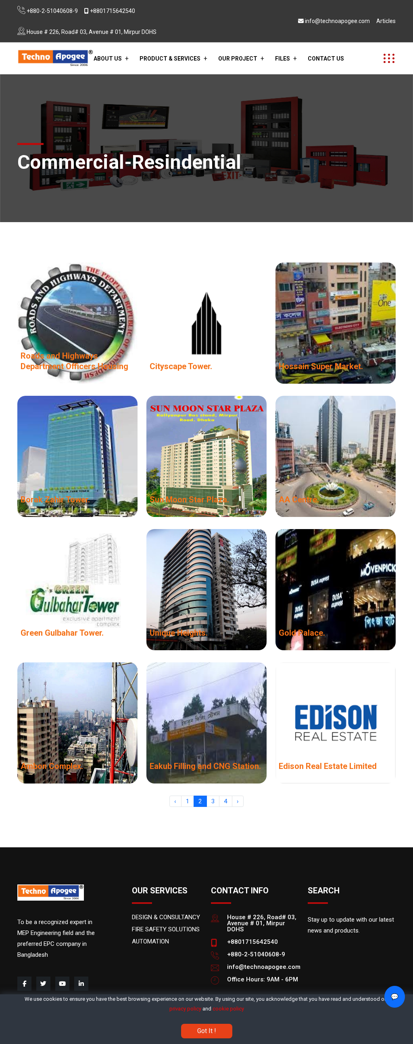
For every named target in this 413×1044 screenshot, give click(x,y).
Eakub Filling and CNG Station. (205, 766)
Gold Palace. (302, 633)
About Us (108, 58)
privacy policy (185, 1009)
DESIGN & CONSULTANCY (166, 917)
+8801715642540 (112, 11)
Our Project (237, 58)
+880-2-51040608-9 (52, 11)
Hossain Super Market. (321, 366)
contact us (326, 58)
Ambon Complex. (52, 766)
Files (282, 58)
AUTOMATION (150, 941)
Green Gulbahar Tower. (62, 633)
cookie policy (228, 1009)
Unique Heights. (179, 633)
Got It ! (206, 1031)
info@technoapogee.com (337, 21)
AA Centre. (299, 499)
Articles (386, 21)
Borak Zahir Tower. (55, 499)
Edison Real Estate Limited (328, 766)
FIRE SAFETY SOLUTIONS (166, 929)
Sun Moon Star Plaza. (189, 499)
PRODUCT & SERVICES (170, 58)
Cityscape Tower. (181, 366)
